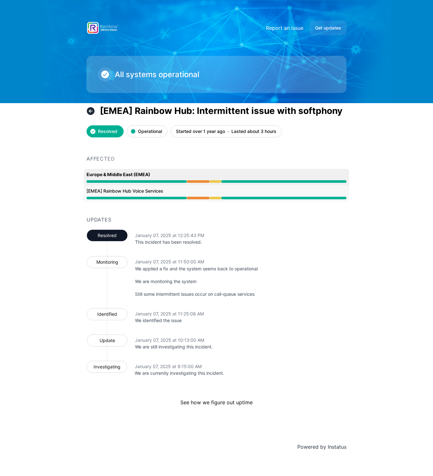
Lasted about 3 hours (253, 132)
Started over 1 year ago (200, 132)
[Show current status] (90, 111)
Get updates (328, 27)
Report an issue (284, 28)
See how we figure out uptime (216, 402)
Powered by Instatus (321, 447)
